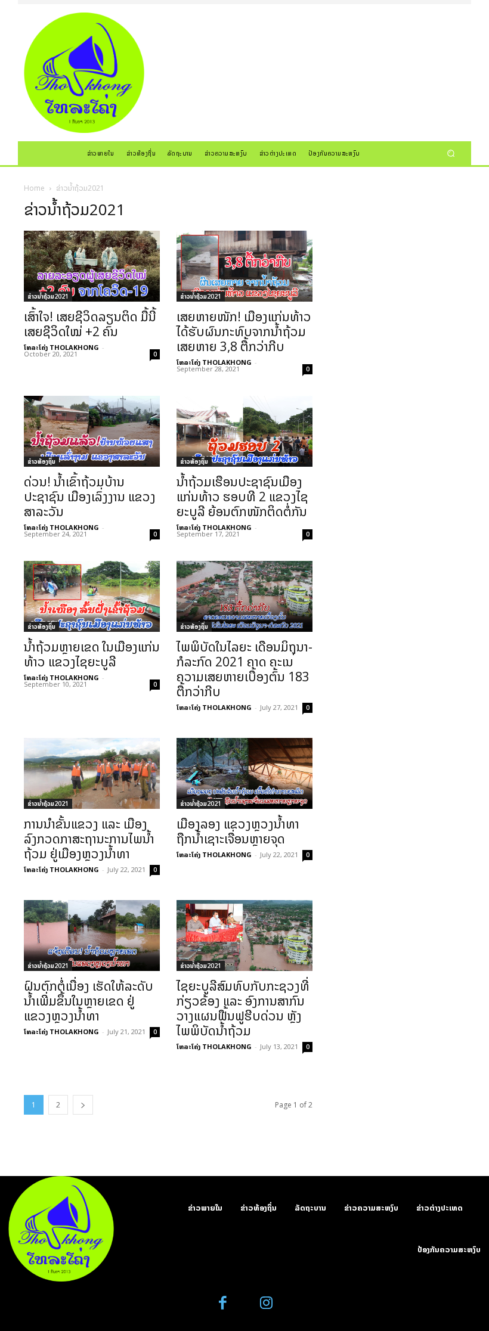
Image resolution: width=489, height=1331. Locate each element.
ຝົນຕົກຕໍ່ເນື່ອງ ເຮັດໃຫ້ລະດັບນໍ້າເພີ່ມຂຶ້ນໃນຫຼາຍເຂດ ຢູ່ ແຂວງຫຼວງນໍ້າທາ (88, 1001)
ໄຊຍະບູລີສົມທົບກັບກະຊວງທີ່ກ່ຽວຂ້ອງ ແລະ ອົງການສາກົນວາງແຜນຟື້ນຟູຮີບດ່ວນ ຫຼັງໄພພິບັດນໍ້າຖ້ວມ (243, 1008)
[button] (451, 153)
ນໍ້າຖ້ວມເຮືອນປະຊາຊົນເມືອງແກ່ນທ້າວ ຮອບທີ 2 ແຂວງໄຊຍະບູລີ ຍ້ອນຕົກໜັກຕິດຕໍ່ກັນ (242, 496)
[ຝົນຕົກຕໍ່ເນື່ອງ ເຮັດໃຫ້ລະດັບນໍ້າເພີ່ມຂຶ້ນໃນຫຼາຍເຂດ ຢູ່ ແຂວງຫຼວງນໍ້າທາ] (92, 935)
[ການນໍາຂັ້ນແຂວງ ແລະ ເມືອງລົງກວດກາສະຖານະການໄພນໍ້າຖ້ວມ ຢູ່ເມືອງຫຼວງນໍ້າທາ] (92, 773)
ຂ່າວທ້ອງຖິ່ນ (41, 461)
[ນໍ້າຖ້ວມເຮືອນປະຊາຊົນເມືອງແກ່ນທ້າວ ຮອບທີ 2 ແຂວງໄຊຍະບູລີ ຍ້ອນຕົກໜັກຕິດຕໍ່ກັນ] (244, 431)
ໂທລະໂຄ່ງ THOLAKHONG (61, 347)
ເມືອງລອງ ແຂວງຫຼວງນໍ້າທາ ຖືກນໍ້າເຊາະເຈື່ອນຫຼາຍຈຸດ (238, 831)
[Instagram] (266, 1303)
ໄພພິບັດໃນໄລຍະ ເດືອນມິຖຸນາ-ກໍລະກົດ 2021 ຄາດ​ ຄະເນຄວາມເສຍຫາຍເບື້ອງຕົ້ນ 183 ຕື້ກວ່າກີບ (244, 669)
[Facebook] (223, 1303)
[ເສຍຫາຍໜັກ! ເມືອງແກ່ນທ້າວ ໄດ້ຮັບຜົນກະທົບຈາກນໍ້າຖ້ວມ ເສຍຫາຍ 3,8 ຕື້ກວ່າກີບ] (244, 266)
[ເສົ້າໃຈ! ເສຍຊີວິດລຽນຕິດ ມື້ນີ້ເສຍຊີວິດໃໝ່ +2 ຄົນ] (92, 266)
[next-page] (83, 1105)
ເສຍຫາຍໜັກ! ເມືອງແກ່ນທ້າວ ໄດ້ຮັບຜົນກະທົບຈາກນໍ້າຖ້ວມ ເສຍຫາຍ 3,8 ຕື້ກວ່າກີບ (244, 331)
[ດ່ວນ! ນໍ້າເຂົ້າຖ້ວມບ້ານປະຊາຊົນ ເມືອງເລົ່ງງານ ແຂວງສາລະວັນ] (92, 431)
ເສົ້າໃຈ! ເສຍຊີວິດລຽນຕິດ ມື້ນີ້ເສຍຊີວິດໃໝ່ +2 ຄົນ (90, 324)
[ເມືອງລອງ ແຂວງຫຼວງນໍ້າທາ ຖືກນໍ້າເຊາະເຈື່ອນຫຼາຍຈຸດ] (244, 773)
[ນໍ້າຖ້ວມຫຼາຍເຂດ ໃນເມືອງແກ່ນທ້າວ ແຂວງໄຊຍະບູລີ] (92, 596)
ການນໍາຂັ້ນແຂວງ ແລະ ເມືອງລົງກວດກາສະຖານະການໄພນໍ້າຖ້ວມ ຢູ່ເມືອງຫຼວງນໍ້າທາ (89, 838)
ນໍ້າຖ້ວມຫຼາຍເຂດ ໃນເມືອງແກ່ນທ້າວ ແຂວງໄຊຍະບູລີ (92, 654)
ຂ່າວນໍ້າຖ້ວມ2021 (48, 296)
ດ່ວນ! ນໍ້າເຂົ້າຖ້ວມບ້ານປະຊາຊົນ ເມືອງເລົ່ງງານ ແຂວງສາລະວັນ (90, 496)
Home (34, 188)
